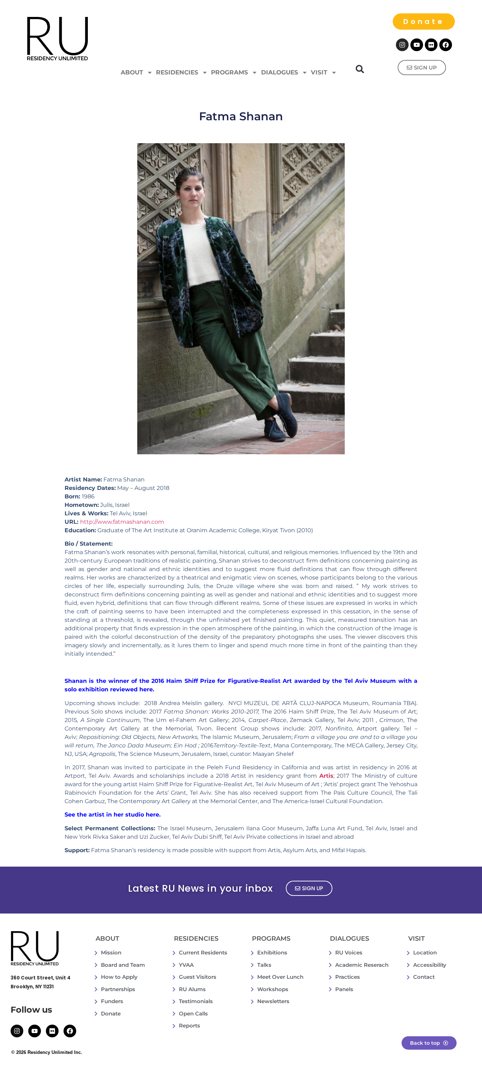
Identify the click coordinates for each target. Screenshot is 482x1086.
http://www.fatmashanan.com (122, 521)
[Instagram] (402, 44)
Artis (326, 775)
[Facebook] (445, 44)
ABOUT (132, 72)
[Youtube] (416, 44)
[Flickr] (431, 44)
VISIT (319, 72)
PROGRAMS (229, 72)
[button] (360, 69)
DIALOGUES (279, 72)
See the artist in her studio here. (113, 814)
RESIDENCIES (177, 72)
